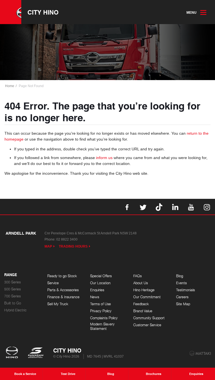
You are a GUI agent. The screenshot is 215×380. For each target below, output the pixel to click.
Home (9, 86)
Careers (182, 297)
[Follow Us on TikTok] (159, 207)
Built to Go (12, 303)
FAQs (137, 276)
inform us (104, 157)
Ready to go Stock (62, 276)
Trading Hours (73, 246)
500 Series (12, 289)
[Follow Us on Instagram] (207, 207)
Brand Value (142, 311)
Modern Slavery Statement (102, 326)
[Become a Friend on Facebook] (127, 207)
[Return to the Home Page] (13, 353)
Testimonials (185, 290)
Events (181, 283)
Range (10, 275)
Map (48, 246)
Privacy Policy (100, 311)
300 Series (12, 282)
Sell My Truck (57, 304)
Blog (179, 276)
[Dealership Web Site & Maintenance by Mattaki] (200, 353)
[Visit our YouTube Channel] (191, 207)
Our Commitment (147, 297)
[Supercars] (35, 353)
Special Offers (101, 276)
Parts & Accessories (63, 290)
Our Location (100, 283)
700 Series (12, 296)
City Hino (43, 12)
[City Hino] (10, 12)
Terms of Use (100, 304)
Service (53, 283)
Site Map (183, 304)
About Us (140, 283)
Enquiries (97, 290)
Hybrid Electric (15, 310)
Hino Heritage (144, 290)
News (94, 297)
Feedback (141, 304)
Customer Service (147, 325)
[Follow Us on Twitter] (143, 207)
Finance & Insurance (63, 297)
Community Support (149, 318)
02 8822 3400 (67, 239)
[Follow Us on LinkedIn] (175, 207)
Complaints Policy (104, 318)
